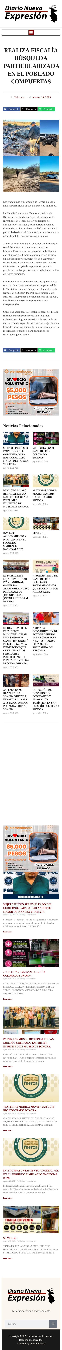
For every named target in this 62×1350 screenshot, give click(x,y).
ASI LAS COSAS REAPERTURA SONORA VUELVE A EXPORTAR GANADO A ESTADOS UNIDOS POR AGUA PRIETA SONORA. (15, 699)
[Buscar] (53, 1324)
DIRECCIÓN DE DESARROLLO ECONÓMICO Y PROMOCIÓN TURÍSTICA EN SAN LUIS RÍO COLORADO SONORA (46, 699)
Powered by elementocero (31, 1343)
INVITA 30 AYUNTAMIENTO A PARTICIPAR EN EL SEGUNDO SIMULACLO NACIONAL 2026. (14, 541)
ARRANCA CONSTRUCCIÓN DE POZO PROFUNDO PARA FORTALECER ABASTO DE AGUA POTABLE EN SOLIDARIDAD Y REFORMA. (45, 639)
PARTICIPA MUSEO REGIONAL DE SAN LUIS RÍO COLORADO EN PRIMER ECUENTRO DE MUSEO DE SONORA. (16, 498)
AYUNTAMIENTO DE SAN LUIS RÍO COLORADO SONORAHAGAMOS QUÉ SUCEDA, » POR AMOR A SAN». (45, 584)
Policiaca (19, 97)
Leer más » (7, 932)
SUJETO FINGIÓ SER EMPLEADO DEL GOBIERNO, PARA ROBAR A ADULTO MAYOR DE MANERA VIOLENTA (15, 456)
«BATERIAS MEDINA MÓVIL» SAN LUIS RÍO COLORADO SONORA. (45, 495)
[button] (31, 32)
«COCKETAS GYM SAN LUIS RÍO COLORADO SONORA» (43, 452)
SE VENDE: (39, 533)
